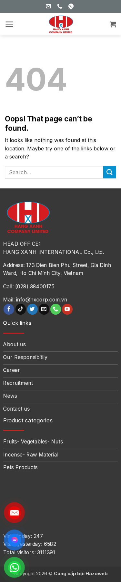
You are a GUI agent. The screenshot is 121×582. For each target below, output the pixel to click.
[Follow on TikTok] (20, 309)
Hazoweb (97, 573)
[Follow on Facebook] (9, 309)
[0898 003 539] (71, 6)
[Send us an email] (44, 309)
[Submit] (109, 172)
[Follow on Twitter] (32, 309)
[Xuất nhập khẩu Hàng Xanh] (60, 24)
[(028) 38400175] (60, 6)
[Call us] (55, 309)
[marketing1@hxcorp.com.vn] (49, 6)
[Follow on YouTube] (67, 309)
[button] (9, 24)
